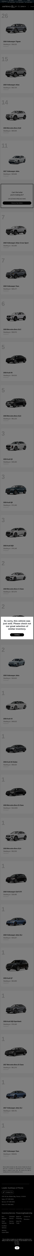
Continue (17, 635)
